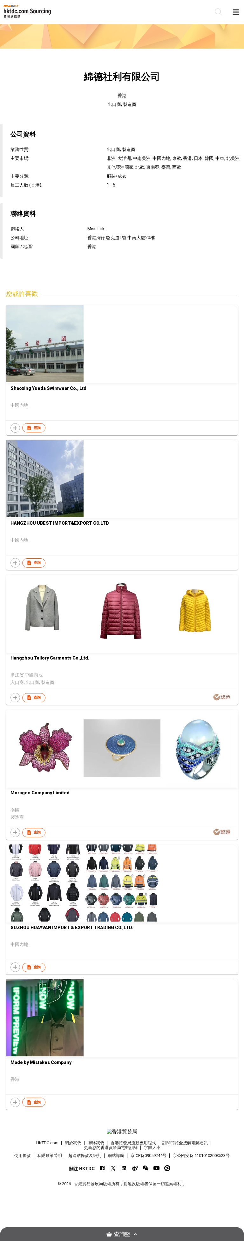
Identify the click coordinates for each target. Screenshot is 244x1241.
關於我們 (73, 1142)
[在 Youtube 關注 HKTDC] (156, 1168)
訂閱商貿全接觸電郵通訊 (185, 1142)
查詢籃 (122, 1234)
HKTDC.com (47, 1142)
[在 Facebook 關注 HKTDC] (102, 1168)
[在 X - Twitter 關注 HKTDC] (113, 1168)
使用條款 (22, 1155)
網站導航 (116, 1155)
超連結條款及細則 (84, 1155)
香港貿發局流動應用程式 (133, 1142)
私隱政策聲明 (49, 1155)
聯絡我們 (96, 1142)
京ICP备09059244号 (148, 1155)
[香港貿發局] (122, 1131)
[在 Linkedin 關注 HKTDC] (124, 1168)
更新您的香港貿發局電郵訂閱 (111, 1147)
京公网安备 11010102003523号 (201, 1155)
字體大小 (152, 1147)
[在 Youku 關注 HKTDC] (167, 1168)
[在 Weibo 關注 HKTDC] (135, 1168)
